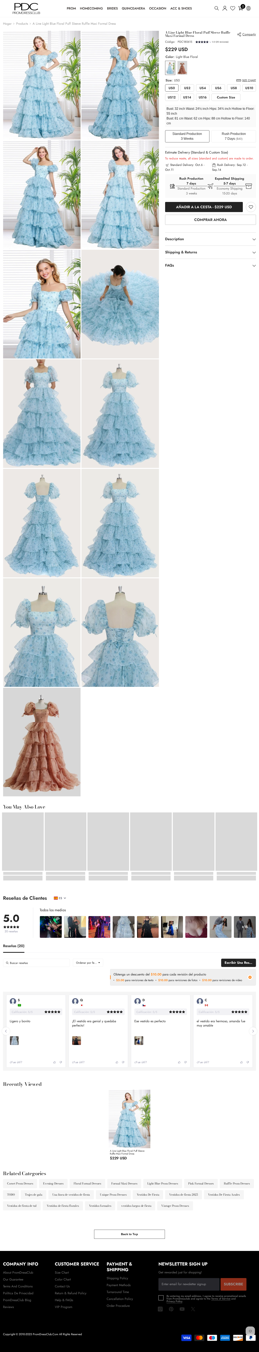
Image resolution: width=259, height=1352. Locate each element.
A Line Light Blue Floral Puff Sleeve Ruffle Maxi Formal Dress (127, 1152)
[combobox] (88, 963)
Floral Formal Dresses (87, 1183)
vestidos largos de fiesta (136, 1206)
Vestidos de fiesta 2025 (183, 1194)
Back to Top (129, 1234)
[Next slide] (253, 1031)
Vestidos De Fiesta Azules (224, 1194)
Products (22, 23)
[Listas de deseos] (232, 8)
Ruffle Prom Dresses (237, 1183)
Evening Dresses (53, 1183)
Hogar (7, 23)
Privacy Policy (174, 1301)
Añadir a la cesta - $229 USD (204, 207)
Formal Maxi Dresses (124, 1183)
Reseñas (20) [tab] (13, 946)
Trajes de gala (33, 1194)
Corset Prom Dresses (20, 1183)
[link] (251, 207)
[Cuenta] (224, 8)
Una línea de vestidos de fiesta (71, 1194)
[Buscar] (216, 8)
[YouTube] (182, 1309)
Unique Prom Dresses (113, 1194)
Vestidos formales (100, 1206)
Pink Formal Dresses (201, 1183)
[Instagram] (160, 1309)
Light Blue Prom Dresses (162, 1183)
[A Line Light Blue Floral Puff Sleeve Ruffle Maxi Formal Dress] (129, 1119)
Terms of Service (220, 1298)
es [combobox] (60, 898)
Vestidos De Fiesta (148, 1194)
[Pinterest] (171, 1309)
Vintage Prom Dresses (175, 1206)
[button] (211, 42)
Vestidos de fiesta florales (63, 1206)
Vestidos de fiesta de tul (22, 1206)
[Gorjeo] (193, 1309)
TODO (11, 1194)
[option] (129, 1126)
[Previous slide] (6, 1031)
